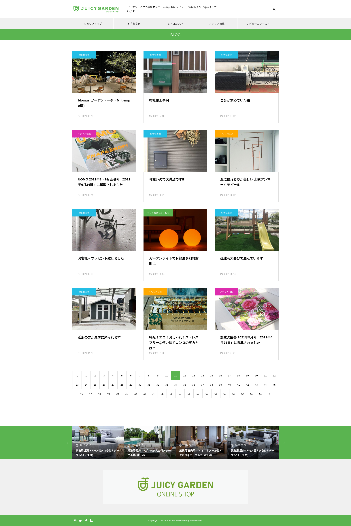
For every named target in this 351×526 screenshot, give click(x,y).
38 (211, 384)
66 (260, 393)
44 (265, 384)
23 (77, 384)
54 (153, 393)
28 (121, 384)
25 (95, 384)
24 (86, 384)
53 (144, 393)
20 (256, 375)
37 (202, 384)
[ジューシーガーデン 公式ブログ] (96, 9)
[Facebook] (86, 520)
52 (135, 393)
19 (247, 375)
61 (215, 393)
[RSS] (91, 520)
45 (274, 384)
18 (238, 375)
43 (256, 384)
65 (251, 393)
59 (198, 393)
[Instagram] (75, 520)
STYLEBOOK (175, 23)
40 (229, 384)
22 (274, 375)
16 (220, 375)
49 (108, 393)
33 (166, 384)
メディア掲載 (216, 23)
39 (220, 384)
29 (130, 384)
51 (126, 393)
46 (81, 393)
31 (148, 384)
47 (90, 393)
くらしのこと (226, 134)
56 (171, 393)
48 (99, 393)
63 (233, 393)
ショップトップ (93, 23)
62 (224, 393)
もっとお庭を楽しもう (158, 213)
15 (211, 375)
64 (242, 393)
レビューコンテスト (258, 23)
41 (238, 384)
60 (206, 393)
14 (202, 375)
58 (189, 393)
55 (162, 393)
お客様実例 (134, 23)
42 (247, 384)
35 (184, 384)
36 (193, 384)
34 (175, 384)
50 (117, 393)
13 (193, 375)
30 (139, 384)
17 (229, 375)
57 (180, 393)
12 (184, 375)
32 (157, 384)
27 (113, 384)
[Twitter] (80, 520)
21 (265, 375)
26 (104, 384)
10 (166, 375)
